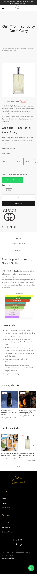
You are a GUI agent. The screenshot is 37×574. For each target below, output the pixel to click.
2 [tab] (19, 466)
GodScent (17, 271)
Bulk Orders (6, 508)
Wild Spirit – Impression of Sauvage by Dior (27, 412)
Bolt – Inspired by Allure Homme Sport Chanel (9, 454)
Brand (18, 247)
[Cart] (34, 8)
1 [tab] (17, 466)
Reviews (18, 250)
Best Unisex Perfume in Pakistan (17, 48)
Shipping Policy (7, 532)
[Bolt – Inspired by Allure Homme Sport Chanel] (9, 442)
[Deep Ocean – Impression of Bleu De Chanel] (9, 399)
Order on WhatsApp (13, 180)
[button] (12, 180)
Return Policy (6, 523)
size (3, 185)
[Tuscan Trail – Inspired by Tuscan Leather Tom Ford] (27, 442)
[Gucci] (9, 215)
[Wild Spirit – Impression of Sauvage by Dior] (27, 399)
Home (4, 48)
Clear (9, 190)
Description (18, 238)
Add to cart (18, 203)
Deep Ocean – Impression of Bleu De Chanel (8, 413)
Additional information (18, 243)
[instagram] (21, 544)
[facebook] (16, 544)
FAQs (4, 503)
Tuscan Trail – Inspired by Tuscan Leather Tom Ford (26, 455)
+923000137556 (8, 558)
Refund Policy (6, 527)
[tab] (18, 238)
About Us (5, 498)
